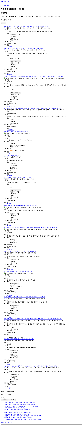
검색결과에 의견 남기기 (7, 418)
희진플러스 (10, 292)
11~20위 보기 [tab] (11, 396)
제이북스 (9, 202)
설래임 (9, 361)
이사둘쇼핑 (10, 46)
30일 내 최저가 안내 (16, 60)
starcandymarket (11, 332)
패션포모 (9, 152)
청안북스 (9, 174)
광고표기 (3, 23)
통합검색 (6, 5)
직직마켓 (9, 247)
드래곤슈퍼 (10, 267)
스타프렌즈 (10, 129)
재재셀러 (9, 74)
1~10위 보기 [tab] (4, 396)
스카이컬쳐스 (11, 105)
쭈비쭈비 (9, 384)
